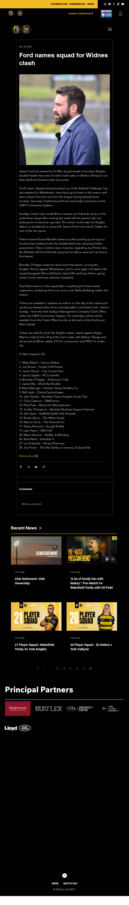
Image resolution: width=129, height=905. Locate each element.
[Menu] (120, 13)
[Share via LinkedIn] (36, 466)
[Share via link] (43, 466)
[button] (110, 29)
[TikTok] (118, 4)
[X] (113, 4)
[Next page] (84, 668)
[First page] (37, 668)
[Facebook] (109, 4)
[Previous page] (44, 668)
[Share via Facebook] (20, 466)
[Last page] (90, 668)
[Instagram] (105, 4)
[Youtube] (122, 4)
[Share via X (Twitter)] (28, 466)
